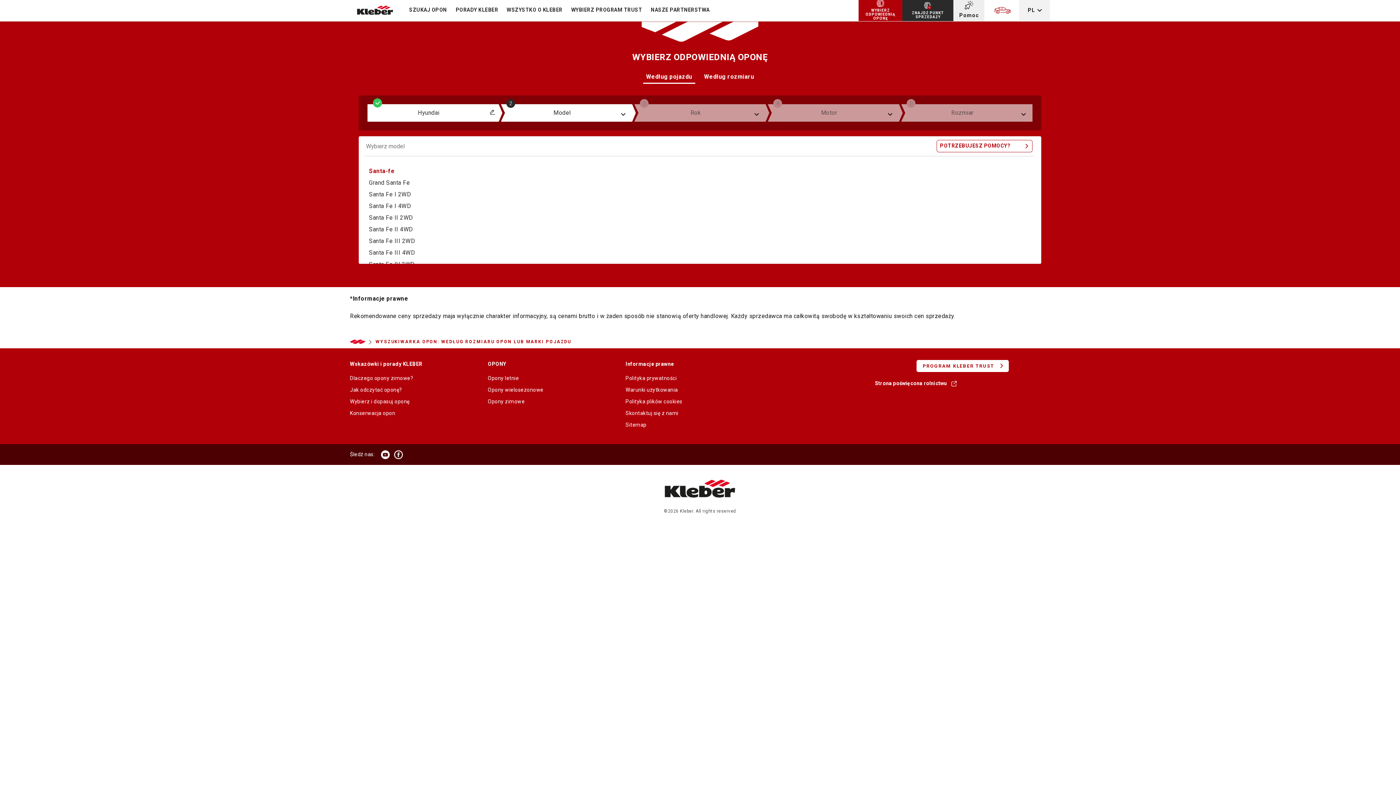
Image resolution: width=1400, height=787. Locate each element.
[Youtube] (385, 454)
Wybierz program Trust (606, 10)
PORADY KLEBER (477, 10)
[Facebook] (398, 454)
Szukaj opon (428, 10)
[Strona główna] (700, 504)
